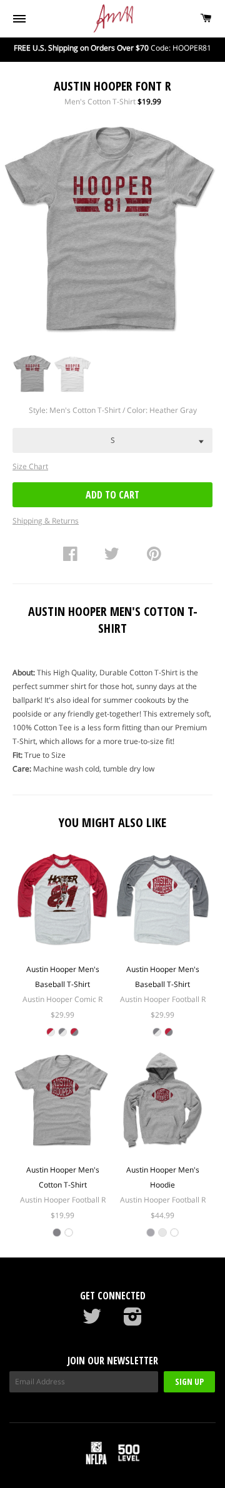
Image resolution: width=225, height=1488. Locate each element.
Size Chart (30, 466)
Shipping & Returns (45, 520)
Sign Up (189, 1381)
